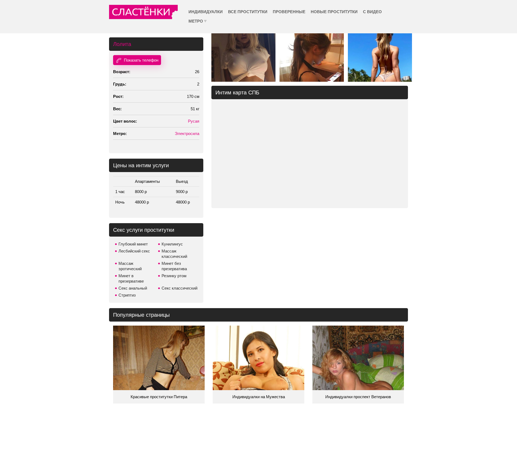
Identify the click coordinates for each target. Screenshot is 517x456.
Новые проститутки (334, 11)
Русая (193, 121)
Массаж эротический (130, 266)
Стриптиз (127, 295)
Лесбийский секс (134, 251)
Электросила (187, 133)
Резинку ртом (174, 275)
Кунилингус (172, 244)
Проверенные (289, 11)
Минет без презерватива (174, 266)
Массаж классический (174, 254)
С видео (372, 11)
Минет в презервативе (131, 278)
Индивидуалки (205, 11)
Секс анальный (132, 288)
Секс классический (179, 288)
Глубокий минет (133, 244)
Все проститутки (247, 11)
